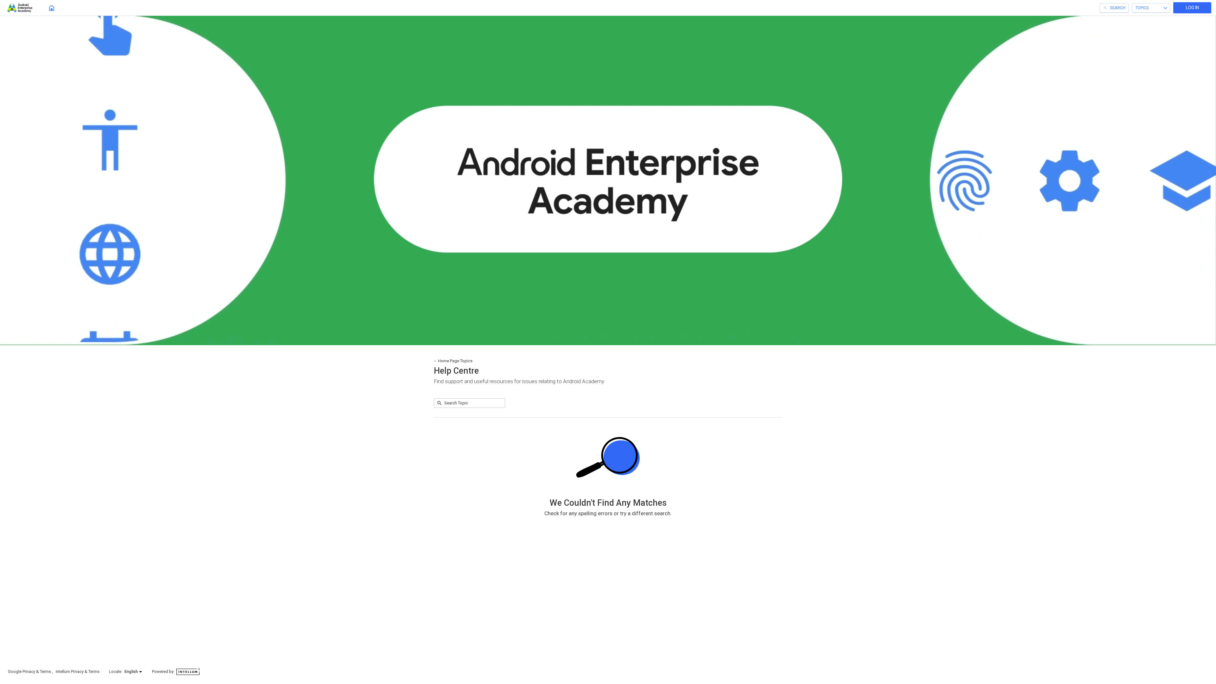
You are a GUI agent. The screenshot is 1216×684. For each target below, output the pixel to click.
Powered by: (163, 671)
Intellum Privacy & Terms (77, 671)
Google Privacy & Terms (30, 671)
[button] (133, 671)
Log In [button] (1192, 7)
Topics (1142, 7)
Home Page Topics (455, 360)
